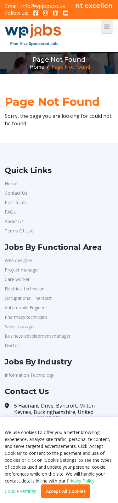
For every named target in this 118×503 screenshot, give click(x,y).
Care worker (17, 279)
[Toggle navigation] (107, 27)
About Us (14, 221)
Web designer (18, 260)
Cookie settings (20, 491)
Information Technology (29, 375)
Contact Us (16, 193)
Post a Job (15, 202)
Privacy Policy (80, 481)
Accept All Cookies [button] (66, 491)
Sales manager (20, 326)
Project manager (22, 270)
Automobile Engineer (26, 308)
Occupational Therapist (28, 298)
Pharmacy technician (26, 317)
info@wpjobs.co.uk (43, 6)
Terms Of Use (19, 231)
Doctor (12, 345)
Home (37, 66)
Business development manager (37, 336)
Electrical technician (24, 289)
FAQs (10, 212)
